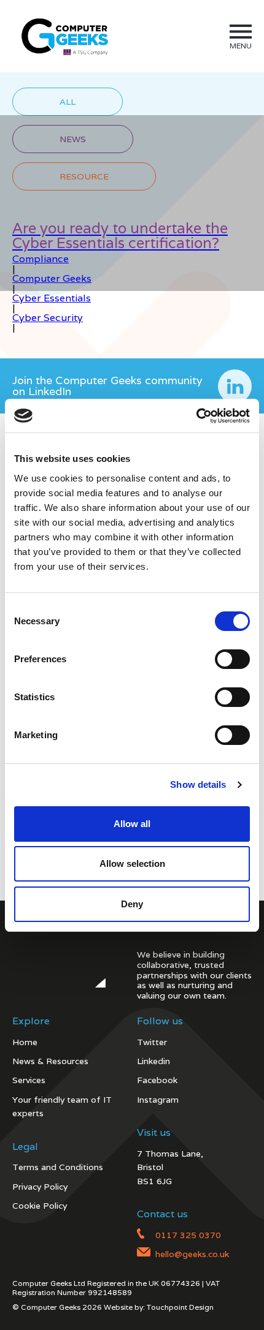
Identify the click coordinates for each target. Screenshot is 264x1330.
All (68, 101)
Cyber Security (47, 317)
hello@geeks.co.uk (192, 1254)
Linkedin (153, 1061)
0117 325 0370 (188, 1235)
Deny (132, 904)
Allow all (132, 823)
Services (28, 1080)
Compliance (40, 258)
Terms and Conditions (57, 1167)
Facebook (157, 1080)
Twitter (152, 1042)
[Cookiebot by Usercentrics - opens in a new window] (196, 416)
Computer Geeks (62, 36)
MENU (241, 45)
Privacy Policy (40, 1186)
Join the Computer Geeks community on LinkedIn (107, 385)
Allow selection (132, 863)
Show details (198, 784)
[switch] (232, 659)
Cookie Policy (39, 1205)
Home (24, 1042)
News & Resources (50, 1061)
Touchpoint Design (180, 1307)
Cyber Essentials (51, 298)
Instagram (158, 1099)
